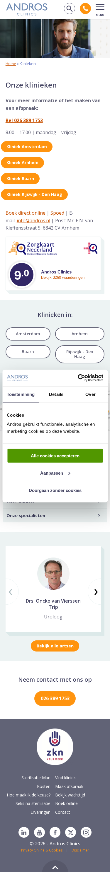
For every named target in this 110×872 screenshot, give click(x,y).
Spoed (57, 213)
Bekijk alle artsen (55, 646)
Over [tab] (90, 393)
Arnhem (80, 333)
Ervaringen (40, 812)
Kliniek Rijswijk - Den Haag (34, 194)
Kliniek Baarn (20, 178)
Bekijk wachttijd (70, 795)
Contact (62, 812)
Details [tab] (56, 393)
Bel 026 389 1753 (24, 120)
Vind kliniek (65, 777)
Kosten (43, 786)
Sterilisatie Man (35, 777)
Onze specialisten (25, 515)
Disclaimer (80, 850)
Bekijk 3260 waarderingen (62, 277)
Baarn (28, 351)
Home (11, 63)
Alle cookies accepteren (55, 455)
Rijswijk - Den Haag (79, 354)
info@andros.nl (33, 220)
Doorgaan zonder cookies (55, 490)
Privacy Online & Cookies (41, 850)
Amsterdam (28, 333)
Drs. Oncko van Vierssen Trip (53, 604)
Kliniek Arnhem (22, 162)
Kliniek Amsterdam (26, 146)
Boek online (66, 803)
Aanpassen (51, 472)
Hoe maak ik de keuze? (28, 795)
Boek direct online (25, 213)
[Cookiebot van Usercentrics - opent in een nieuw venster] (78, 378)
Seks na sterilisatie (33, 803)
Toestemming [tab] (21, 393)
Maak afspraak (69, 786)
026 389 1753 (55, 698)
